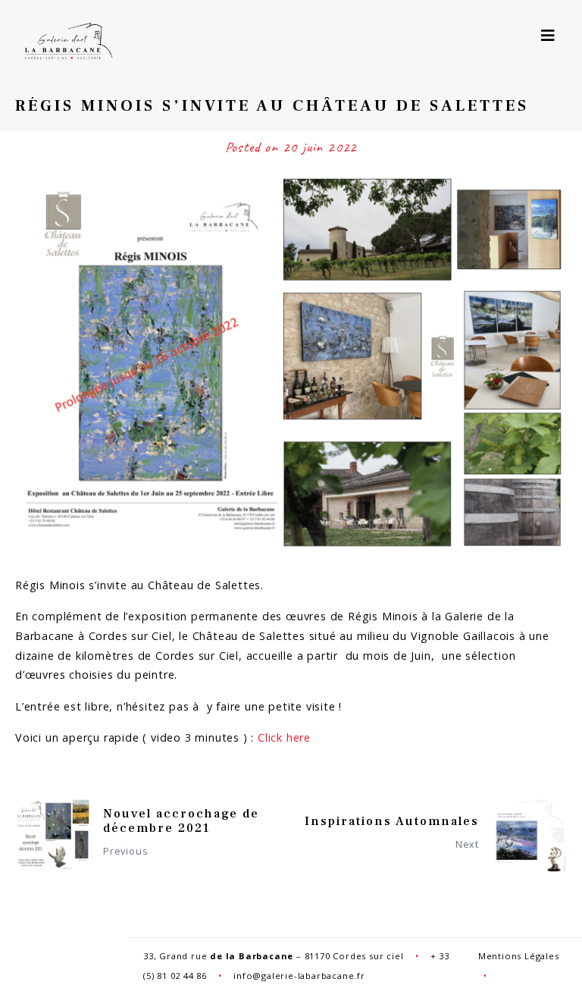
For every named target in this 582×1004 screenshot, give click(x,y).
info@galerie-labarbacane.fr (299, 975)
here (298, 737)
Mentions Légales (518, 956)
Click (272, 737)
